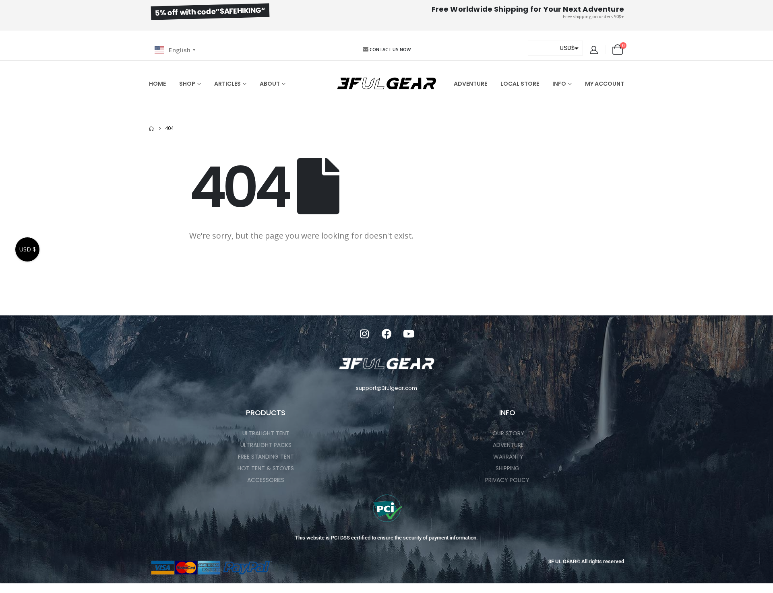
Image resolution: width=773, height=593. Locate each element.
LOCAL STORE (519, 84)
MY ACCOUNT (604, 84)
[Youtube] (409, 333)
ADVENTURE (470, 84)
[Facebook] (386, 333)
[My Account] (594, 50)
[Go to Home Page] (151, 128)
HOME (157, 84)
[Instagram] (364, 333)
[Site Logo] (386, 83)
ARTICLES (227, 84)
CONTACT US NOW (390, 49)
